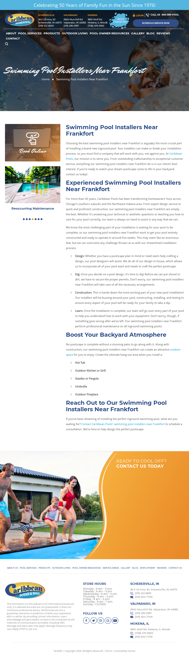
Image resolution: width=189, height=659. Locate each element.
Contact (13, 38)
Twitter (93, 620)
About (11, 33)
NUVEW (58, 651)
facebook (86, 620)
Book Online (32, 151)
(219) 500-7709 (143, 596)
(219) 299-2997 (71, 25)
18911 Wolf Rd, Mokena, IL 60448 (150, 629)
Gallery (138, 33)
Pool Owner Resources (109, 33)
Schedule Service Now (156, 23)
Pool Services (30, 33)
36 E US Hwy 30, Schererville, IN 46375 (153, 589)
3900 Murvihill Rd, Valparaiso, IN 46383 (154, 609)
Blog (150, 33)
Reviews (163, 33)
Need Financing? (120, 20)
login (140, 15)
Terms (108, 651)
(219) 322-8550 (46, 25)
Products (52, 33)
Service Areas (111, 568)
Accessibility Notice (124, 651)
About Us (12, 568)
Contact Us (175, 568)
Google (108, 620)
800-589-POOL (170, 14)
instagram (100, 620)
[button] (24, 219)
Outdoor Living (75, 33)
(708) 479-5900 (96, 25)
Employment (147, 568)
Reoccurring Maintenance (32, 208)
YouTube (115, 620)
